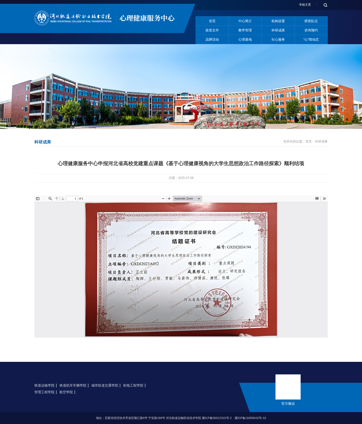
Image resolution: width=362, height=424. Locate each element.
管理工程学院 (44, 392)
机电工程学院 (133, 385)
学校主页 (305, 4)
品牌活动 (212, 39)
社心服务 (278, 39)
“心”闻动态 (311, 39)
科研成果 (278, 30)
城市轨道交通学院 (104, 385)
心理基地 (245, 39)
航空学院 (66, 392)
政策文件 (212, 30)
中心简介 (245, 21)
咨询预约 (311, 30)
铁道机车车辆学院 (72, 385)
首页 (212, 21)
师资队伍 (311, 21)
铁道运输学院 (44, 385)
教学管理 (245, 30)
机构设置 (278, 21)
